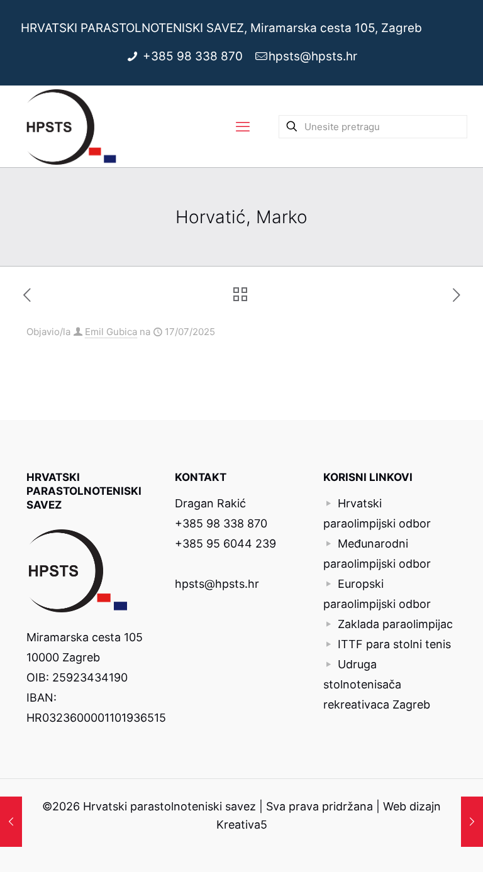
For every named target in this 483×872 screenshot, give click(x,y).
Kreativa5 (241, 824)
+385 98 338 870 (194, 56)
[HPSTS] (71, 126)
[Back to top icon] (422, 846)
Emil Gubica (111, 332)
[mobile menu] (242, 126)
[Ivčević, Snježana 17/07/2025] (472, 822)
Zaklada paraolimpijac (395, 624)
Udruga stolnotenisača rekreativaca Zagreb (376, 684)
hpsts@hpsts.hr (313, 56)
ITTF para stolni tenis (394, 644)
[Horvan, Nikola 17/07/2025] (11, 822)
